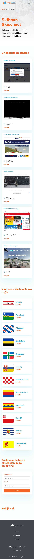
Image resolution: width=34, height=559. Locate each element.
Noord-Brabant (22, 379)
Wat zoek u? (8, 474)
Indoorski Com (8, 172)
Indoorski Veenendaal (11, 98)
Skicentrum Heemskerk (12, 135)
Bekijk (5, 90)
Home (3, 9)
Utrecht (19, 418)
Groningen (20, 354)
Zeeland (19, 431)
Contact (17, 539)
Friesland (19, 328)
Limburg (19, 367)
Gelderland (20, 341)
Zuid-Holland (21, 443)
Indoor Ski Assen (9, 60)
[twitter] (20, 550)
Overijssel (20, 405)
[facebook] (13, 550)
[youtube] (17, 550)
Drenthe (19, 302)
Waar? (6, 482)
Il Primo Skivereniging (11, 209)
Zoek (17, 491)
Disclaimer (17, 535)
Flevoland (20, 315)
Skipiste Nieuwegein (11, 246)
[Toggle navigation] (29, 4)
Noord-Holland (22, 392)
